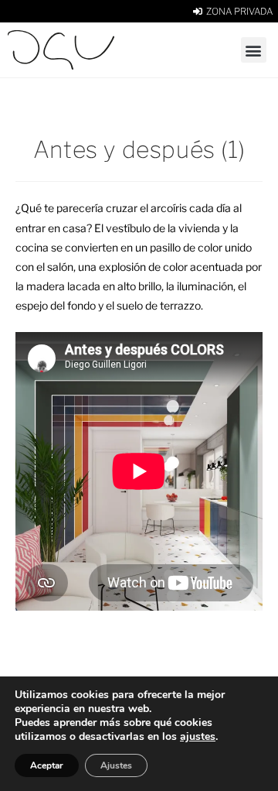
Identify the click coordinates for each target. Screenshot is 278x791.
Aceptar (46, 765)
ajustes (197, 737)
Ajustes (116, 765)
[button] (253, 50)
